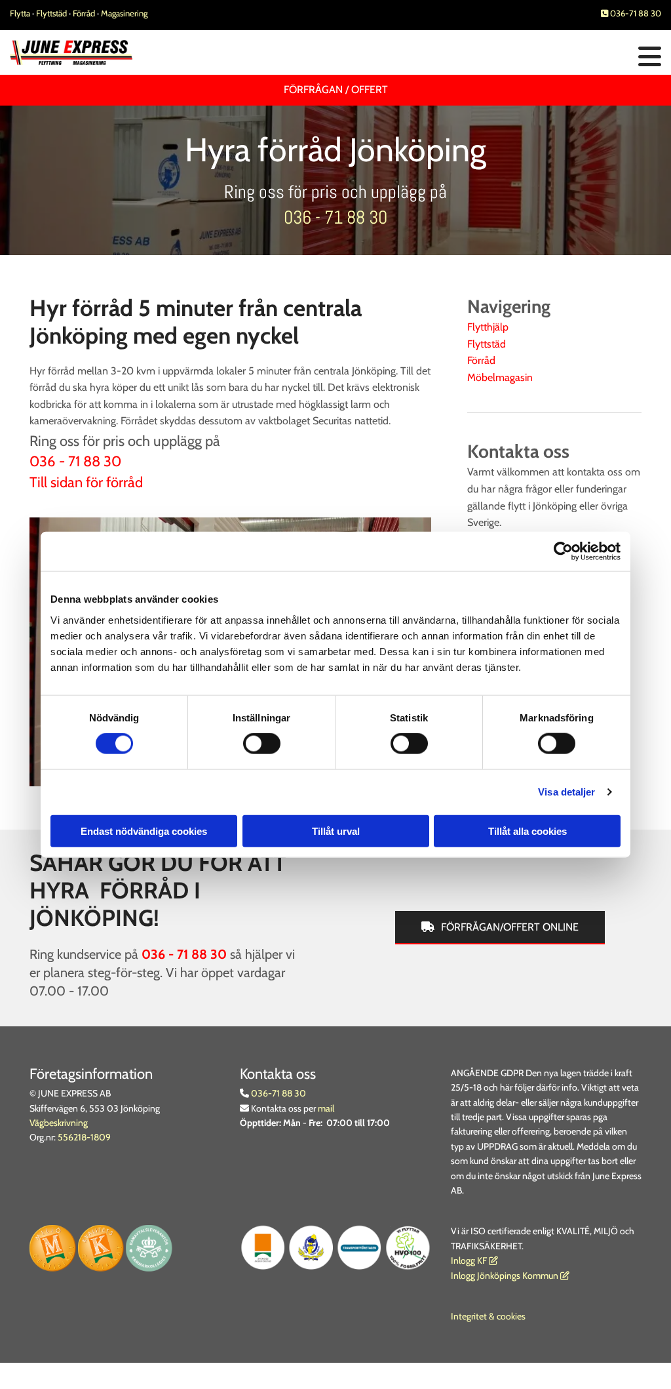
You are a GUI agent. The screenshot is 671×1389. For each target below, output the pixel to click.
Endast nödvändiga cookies (144, 830)
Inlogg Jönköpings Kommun (510, 1275)
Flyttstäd (52, 13)
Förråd (85, 13)
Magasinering (124, 13)
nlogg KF (470, 1260)
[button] (447, 57)
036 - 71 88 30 (335, 217)
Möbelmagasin (500, 377)
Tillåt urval (336, 830)
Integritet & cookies (488, 1316)
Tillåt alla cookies (527, 830)
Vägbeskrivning (58, 1123)
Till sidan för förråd (86, 482)
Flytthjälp (487, 327)
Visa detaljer (566, 791)
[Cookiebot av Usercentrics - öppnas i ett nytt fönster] (563, 551)
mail (326, 1108)
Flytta (20, 13)
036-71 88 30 (631, 13)
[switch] (261, 743)
